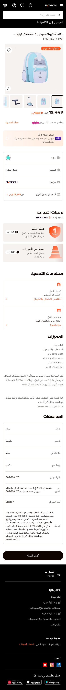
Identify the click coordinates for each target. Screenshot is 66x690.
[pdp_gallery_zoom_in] (8, 88)
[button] (33, 138)
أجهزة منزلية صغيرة (51, 613)
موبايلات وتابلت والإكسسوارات (45, 608)
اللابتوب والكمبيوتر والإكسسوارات (44, 619)
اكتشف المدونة (27, 644)
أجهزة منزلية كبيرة (52, 602)
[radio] (8, 157)
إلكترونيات (55, 597)
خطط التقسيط (11, 122)
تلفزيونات (56, 624)
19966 (50, 576)
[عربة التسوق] (5, 5)
